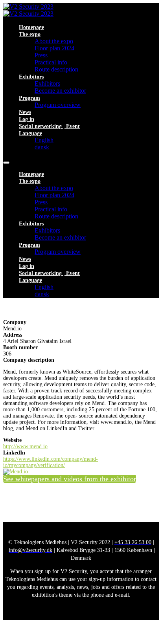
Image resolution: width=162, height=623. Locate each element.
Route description (56, 69)
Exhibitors (31, 77)
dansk (42, 147)
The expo (29, 34)
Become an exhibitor (60, 90)
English (44, 140)
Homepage (31, 27)
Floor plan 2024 (54, 48)
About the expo (54, 41)
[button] (69, 479)
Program (29, 98)
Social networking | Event (49, 126)
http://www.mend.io (25, 446)
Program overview (58, 104)
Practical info (51, 62)
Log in (26, 119)
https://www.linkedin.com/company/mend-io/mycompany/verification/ (50, 462)
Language (30, 133)
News (25, 112)
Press (41, 55)
